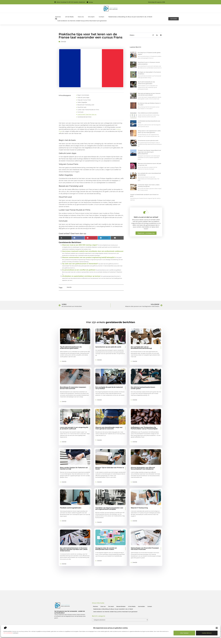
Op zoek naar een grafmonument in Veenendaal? (80, 263)
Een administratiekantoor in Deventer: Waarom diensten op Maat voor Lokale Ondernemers (73, 549)
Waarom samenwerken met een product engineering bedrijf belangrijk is (89, 257)
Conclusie (80, 112)
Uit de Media (131, 606)
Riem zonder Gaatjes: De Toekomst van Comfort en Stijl (74, 468)
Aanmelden (141, 606)
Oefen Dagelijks (82, 102)
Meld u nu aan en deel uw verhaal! (146, 217)
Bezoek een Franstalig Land (85, 105)
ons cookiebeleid (7, 633)
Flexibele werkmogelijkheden (70, 508)
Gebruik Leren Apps (83, 97)
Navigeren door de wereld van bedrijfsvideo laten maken (106, 548)
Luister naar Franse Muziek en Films (88, 109)
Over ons (81, 17)
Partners (58, 17)
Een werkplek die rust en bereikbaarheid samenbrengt (141, 347)
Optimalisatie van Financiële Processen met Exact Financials (145, 548)
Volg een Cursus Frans (84, 100)
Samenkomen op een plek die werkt (148, 140)
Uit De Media (69, 17)
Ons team (91, 17)
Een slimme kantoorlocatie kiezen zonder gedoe (143, 387)
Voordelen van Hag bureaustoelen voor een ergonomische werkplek (109, 508)
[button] (217, 628)
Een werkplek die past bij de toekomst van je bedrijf (109, 387)
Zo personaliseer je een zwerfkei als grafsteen (79, 270)
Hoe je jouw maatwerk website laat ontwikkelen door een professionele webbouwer (92, 251)
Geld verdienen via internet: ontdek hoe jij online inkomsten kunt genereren (82, 21)
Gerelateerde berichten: (84, 117)
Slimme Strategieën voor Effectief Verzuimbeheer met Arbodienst (143, 468)
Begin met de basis (83, 95)
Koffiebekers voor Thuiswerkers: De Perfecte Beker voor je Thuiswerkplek (144, 428)
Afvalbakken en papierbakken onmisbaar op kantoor (81, 276)
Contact (101, 17)
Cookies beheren (207, 633)
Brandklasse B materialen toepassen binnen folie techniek (73, 387)
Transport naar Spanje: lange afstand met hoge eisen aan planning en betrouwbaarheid (149, 152)
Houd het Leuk (81, 107)
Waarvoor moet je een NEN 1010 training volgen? (79, 245)
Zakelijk (63, 41)
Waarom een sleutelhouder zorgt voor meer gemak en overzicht (108, 428)
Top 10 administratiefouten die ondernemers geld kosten (71, 347)
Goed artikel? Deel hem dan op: (86, 114)
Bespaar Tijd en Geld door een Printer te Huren (109, 468)
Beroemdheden (121, 606)
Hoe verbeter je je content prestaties (148, 113)
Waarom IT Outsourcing (139, 508)
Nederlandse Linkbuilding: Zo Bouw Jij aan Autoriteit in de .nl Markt (130, 17)
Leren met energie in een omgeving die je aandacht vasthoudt (74, 428)
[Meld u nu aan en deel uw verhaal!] (146, 211)
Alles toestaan (184, 633)
